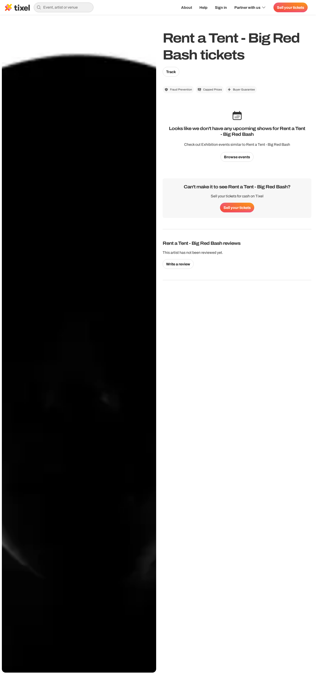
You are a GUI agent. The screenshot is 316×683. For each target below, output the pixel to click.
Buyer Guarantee (244, 89)
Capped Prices (212, 89)
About (186, 7)
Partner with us (247, 7)
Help (203, 7)
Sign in (221, 7)
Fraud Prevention (181, 89)
